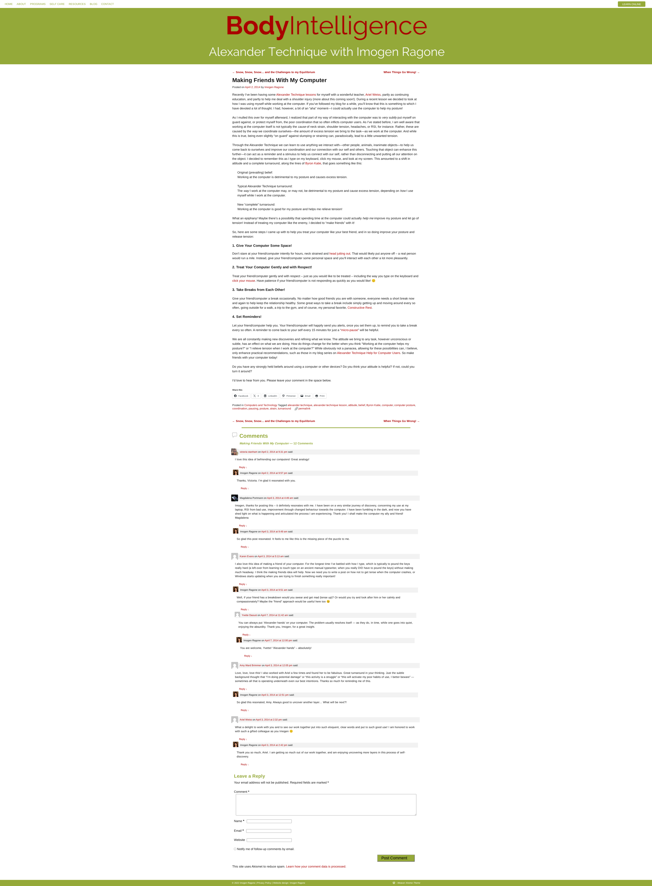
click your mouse (243, 280)
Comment (241, 791)
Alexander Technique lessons (296, 94)
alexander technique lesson (330, 405)
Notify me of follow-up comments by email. (265, 849)
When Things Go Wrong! (402, 72)
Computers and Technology (260, 405)
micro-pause (349, 330)
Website (239, 840)
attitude (352, 405)
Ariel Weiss (373, 94)
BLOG (93, 4)
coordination (239, 408)
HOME (9, 4)
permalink (304, 408)
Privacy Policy (264, 883)
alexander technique (300, 405)
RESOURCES (77, 4)
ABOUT (21, 4)
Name (239, 821)
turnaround (284, 408)
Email (239, 830)
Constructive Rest (360, 307)
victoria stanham (248, 451)
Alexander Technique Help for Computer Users (368, 353)
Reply (243, 467)
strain (273, 408)
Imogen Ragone (297, 883)
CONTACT (107, 4)
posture (264, 408)
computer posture (404, 405)
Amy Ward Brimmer (250, 665)
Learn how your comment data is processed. (316, 866)
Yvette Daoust (249, 615)
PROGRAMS (38, 4)
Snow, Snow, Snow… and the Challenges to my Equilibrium (273, 72)
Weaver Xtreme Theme (408, 883)
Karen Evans (247, 556)
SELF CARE (57, 4)
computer (387, 405)
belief (361, 405)
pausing (253, 408)
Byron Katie (313, 163)
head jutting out (339, 253)
